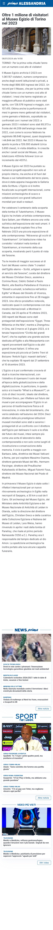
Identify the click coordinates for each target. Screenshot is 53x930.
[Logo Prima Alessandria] (26, 3)
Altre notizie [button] (43, 708)
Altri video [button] (44, 862)
